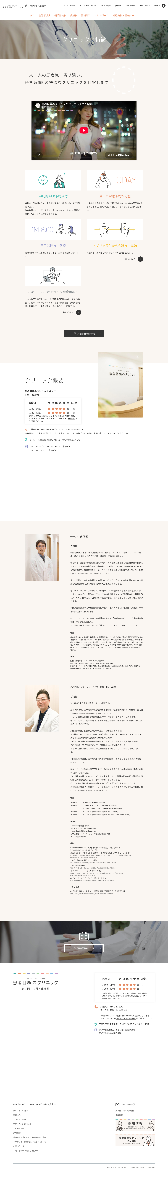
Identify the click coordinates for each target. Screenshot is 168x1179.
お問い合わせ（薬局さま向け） (26, 1150)
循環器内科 (60, 15)
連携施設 (16, 1133)
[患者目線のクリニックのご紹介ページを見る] (135, 1140)
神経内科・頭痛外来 (123, 15)
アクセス (157, 5)
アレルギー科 (102, 15)
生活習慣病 (45, 15)
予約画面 (71, 418)
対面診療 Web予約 (84, 948)
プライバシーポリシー (137, 1167)
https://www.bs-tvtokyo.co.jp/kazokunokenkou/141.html (94, 893)
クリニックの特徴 (68, 5)
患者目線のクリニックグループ (116, 1167)
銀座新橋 (119, 1115)
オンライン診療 (19, 1119)
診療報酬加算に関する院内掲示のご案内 (29, 1137)
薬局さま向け (144, 5)
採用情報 (117, 5)
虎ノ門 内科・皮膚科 (125, 1110)
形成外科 (86, 15)
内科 (32, 15)
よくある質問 (105, 5)
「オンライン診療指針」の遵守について (29, 1141)
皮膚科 (73, 15)
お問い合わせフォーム (103, 433)
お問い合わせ (130, 5)
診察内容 (16, 1115)
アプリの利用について (87, 5)
